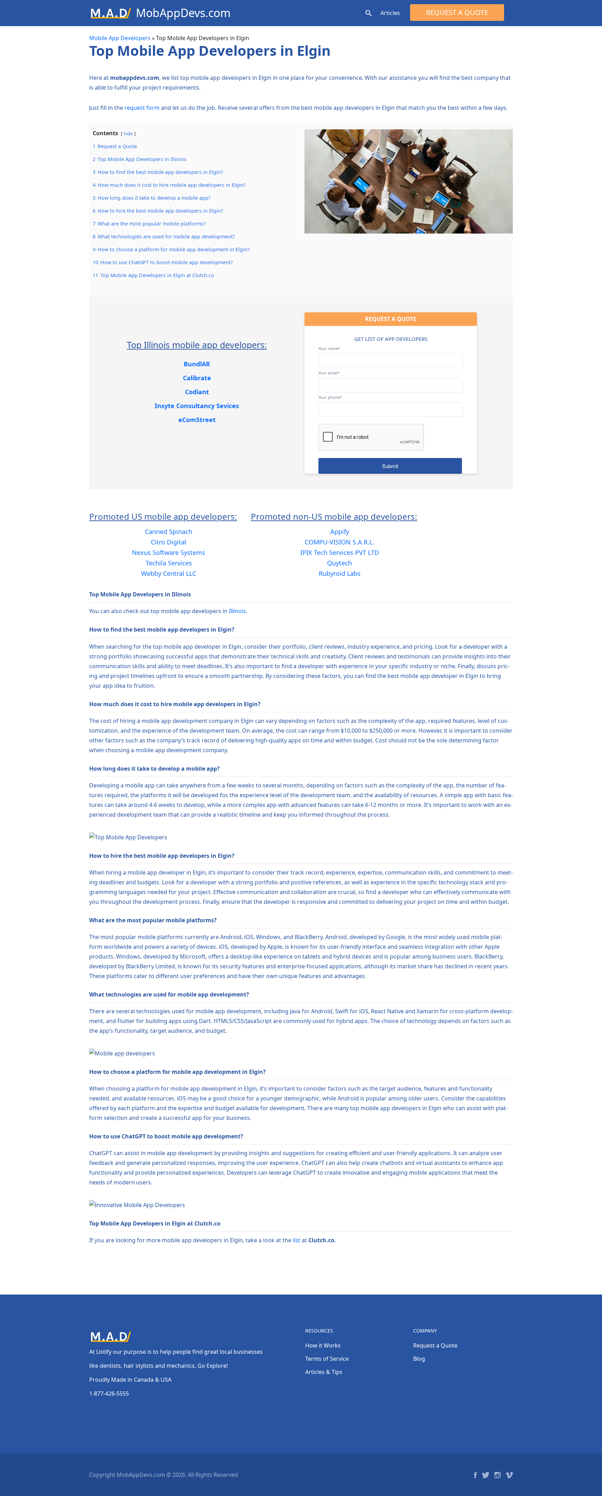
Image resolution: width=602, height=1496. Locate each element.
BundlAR (197, 364)
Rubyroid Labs (340, 573)
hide (128, 133)
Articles (390, 13)
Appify (339, 531)
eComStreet (197, 419)
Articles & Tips (323, 1372)
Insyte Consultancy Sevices (197, 406)
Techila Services (169, 563)
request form (142, 108)
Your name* (329, 348)
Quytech (339, 563)
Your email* (329, 372)
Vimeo (509, 1475)
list (296, 1240)
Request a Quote (457, 12)
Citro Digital (168, 542)
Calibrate (197, 378)
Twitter (485, 1475)
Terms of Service (327, 1359)
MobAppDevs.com (183, 12)
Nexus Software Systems (168, 552)
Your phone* (330, 397)
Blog (419, 1359)
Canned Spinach (168, 531)
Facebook (475, 1475)
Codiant (197, 392)
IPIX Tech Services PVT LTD (339, 552)
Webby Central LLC (168, 573)
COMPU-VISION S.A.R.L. (339, 542)
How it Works (323, 1345)
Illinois (237, 611)
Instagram (497, 1475)
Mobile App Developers (119, 38)
